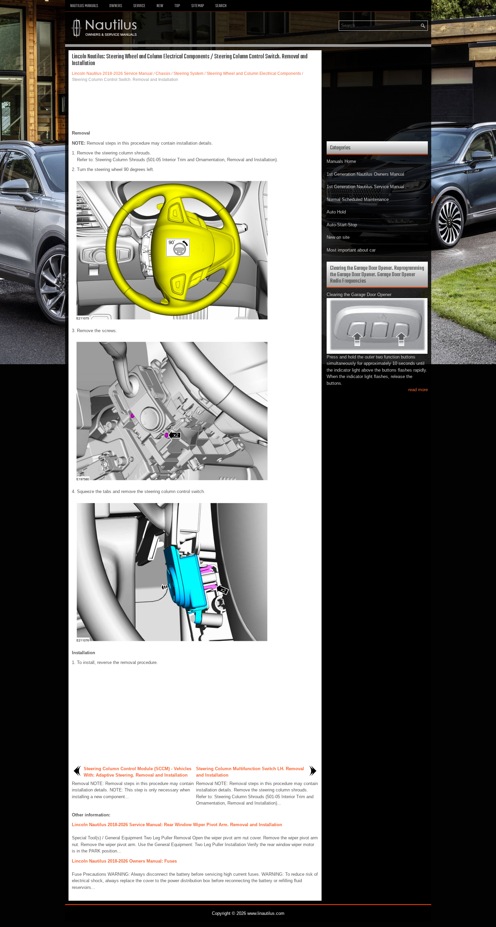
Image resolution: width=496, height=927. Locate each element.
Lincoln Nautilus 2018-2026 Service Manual (112, 73)
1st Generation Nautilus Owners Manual (365, 174)
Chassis (163, 73)
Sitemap (197, 6)
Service (139, 6)
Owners (115, 6)
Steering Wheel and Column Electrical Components (253, 73)
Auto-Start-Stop (342, 224)
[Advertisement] (195, 106)
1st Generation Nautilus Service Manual (365, 186)
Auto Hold (336, 211)
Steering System (188, 73)
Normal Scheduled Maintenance (358, 199)
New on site (338, 237)
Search (220, 6)
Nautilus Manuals (84, 6)
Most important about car (351, 250)
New (160, 6)
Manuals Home (341, 161)
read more (418, 389)
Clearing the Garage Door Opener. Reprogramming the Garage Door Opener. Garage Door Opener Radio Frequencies (377, 275)
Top (177, 6)
